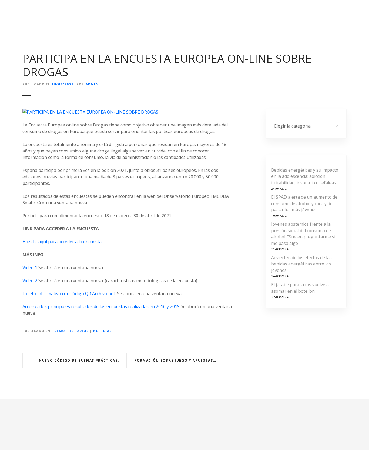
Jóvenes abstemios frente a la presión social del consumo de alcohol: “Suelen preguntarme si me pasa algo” (303, 233)
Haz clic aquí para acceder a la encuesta (62, 242)
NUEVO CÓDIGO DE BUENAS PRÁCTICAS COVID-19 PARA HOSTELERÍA (83, 360)
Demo (59, 331)
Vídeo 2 (29, 281)
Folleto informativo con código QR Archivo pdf (68, 293)
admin (92, 84)
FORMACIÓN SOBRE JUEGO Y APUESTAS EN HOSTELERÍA (184, 360)
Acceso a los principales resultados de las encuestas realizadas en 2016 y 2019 (101, 306)
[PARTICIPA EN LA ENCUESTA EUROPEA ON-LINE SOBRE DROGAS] (90, 112)
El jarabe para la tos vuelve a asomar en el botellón (300, 288)
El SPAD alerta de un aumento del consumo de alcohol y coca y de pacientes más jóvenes (304, 203)
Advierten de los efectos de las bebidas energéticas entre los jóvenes (301, 264)
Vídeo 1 (29, 268)
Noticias (102, 331)
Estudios (79, 331)
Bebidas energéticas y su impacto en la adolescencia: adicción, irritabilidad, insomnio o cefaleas (304, 176)
